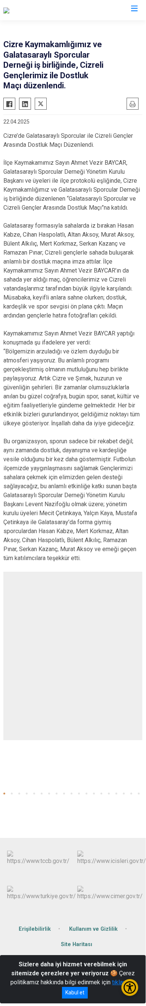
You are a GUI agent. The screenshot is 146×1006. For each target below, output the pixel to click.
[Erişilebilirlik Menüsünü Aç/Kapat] (129, 987)
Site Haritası (76, 944)
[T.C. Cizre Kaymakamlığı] (34, 10)
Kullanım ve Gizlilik (93, 929)
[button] (4, 793)
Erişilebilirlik (35, 929)
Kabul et (74, 993)
